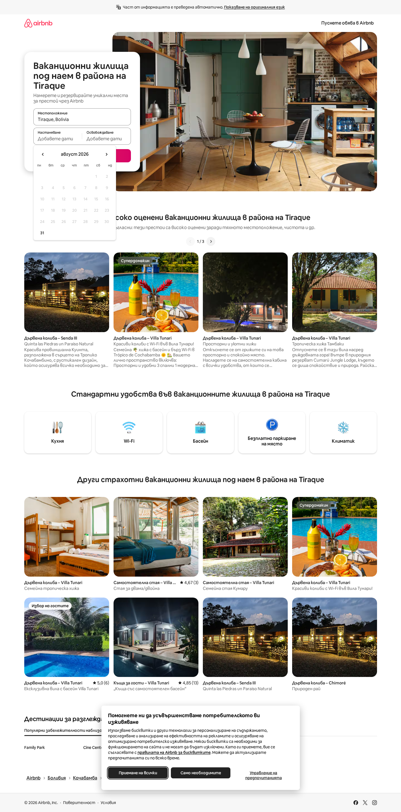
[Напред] (210, 241)
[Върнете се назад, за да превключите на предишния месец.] (43, 154)
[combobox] (82, 119)
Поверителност (79, 802)
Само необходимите (200, 772)
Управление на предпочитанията (263, 775)
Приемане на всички (138, 772)
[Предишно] (190, 241)
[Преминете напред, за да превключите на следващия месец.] (106, 154)
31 (42, 232)
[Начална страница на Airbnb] (38, 23)
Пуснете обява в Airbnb (347, 23)
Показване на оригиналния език (254, 7)
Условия (108, 802)
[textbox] (58, 138)
